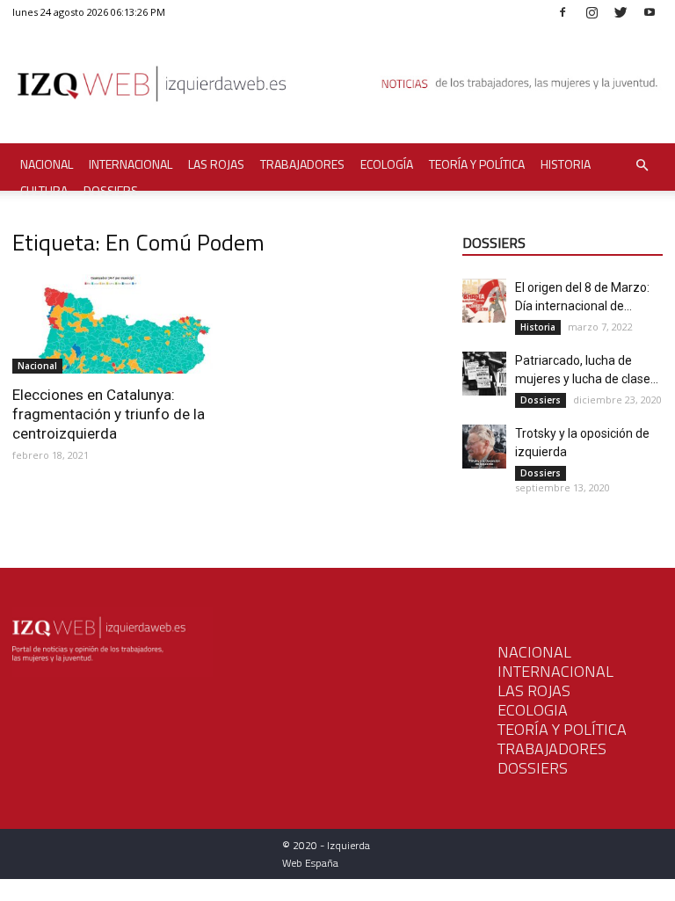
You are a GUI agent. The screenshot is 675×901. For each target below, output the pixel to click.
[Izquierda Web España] (337, 87)
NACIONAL (534, 652)
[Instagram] (591, 12)
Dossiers (110, 190)
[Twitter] (620, 12)
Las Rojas (216, 164)
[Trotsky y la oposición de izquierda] (484, 447)
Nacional (46, 164)
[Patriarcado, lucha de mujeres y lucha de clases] (484, 374)
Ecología (386, 164)
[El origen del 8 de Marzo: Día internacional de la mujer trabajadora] (484, 301)
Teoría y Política (477, 164)
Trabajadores (302, 164)
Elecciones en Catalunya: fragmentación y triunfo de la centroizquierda (108, 414)
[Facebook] (562, 12)
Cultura (44, 190)
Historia (566, 164)
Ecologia (532, 710)
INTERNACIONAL (555, 671)
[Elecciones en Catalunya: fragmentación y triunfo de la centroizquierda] (112, 324)
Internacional (130, 164)
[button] (642, 165)
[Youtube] (649, 12)
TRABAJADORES (551, 748)
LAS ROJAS (533, 690)
